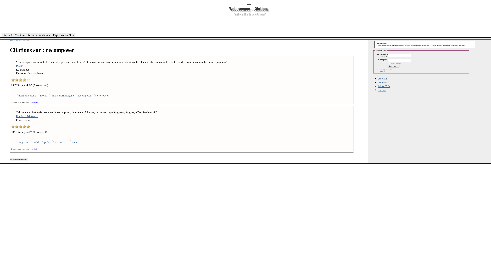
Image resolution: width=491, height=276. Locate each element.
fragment (23, 142)
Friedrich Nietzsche (27, 116)
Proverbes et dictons (39, 35)
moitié (43, 95)
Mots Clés (384, 86)
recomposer (84, 95)
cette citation (34, 102)
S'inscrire (382, 71)
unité (75, 142)
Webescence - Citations (248, 8)
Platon (19, 65)
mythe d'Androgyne (63, 95)
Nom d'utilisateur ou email (382, 55)
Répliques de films (63, 35)
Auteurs (382, 82)
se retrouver (102, 95)
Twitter (382, 90)
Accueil (382, 78)
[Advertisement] (248, 24)
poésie (36, 142)
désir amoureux (27, 95)
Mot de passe (383, 60)
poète (47, 142)
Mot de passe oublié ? (386, 70)
